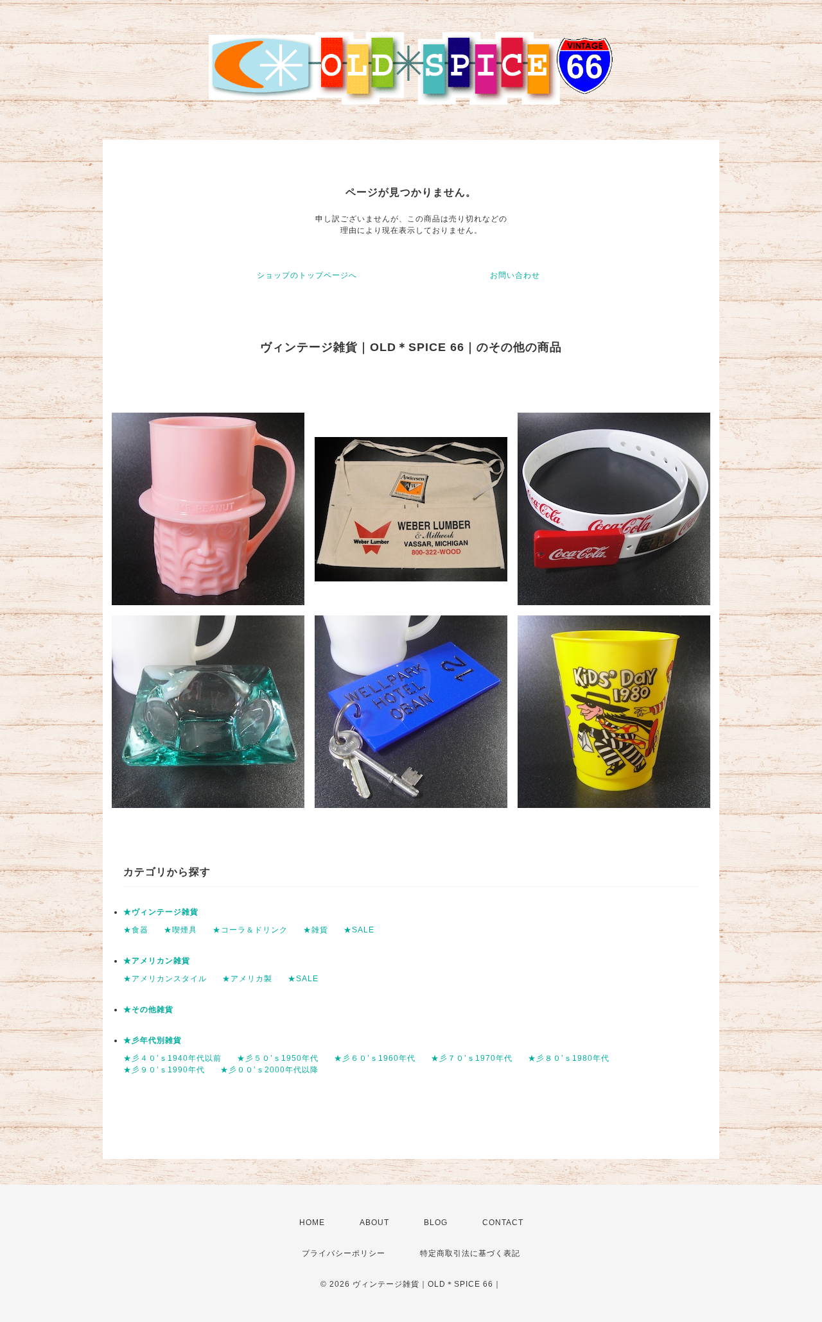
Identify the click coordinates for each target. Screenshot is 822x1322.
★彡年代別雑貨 (152, 1040)
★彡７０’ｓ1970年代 (471, 1058)
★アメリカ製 (247, 978)
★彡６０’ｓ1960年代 (374, 1058)
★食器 (135, 929)
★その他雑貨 (148, 1009)
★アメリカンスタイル (165, 978)
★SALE (359, 929)
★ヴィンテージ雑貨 (160, 911)
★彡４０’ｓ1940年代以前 (172, 1058)
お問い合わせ (515, 275)
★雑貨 (315, 929)
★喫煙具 (180, 929)
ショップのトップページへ (307, 275)
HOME (312, 1222)
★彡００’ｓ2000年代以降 (269, 1069)
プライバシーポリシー (343, 1253)
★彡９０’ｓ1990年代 (164, 1069)
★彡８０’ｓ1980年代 (568, 1058)
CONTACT (502, 1222)
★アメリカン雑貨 (156, 960)
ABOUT (374, 1222)
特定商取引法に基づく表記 (470, 1253)
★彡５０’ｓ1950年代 (278, 1058)
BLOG (436, 1222)
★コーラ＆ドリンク (250, 929)
